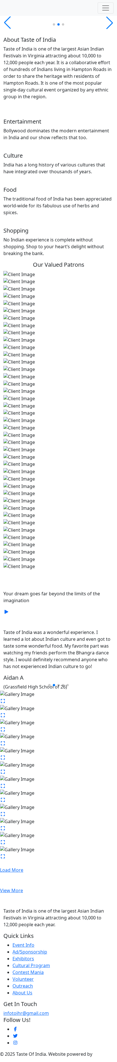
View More (11, 890)
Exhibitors (23, 958)
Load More (11, 870)
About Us (22, 993)
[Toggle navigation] (106, 8)
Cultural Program (31, 965)
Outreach (22, 986)
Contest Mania (28, 972)
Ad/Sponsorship (29, 952)
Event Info (23, 945)
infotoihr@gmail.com (26, 1013)
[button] (54, 24)
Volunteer (23, 979)
